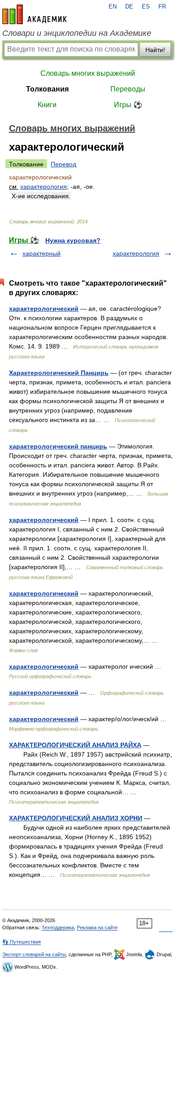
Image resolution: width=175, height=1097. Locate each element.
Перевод (63, 164)
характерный (41, 253)
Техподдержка (58, 927)
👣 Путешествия (21, 942)
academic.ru (34, 14)
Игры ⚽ (128, 105)
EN (113, 7)
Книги (47, 105)
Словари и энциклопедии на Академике (76, 33)
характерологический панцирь (58, 446)
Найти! (155, 49)
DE (129, 7)
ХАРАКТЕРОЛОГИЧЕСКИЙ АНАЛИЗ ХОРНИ (75, 818)
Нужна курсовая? (73, 240)
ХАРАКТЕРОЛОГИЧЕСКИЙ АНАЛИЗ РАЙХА (75, 745)
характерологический (44, 308)
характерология (43, 186)
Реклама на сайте (97, 927)
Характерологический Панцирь (59, 372)
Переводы (127, 89)
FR (162, 7)
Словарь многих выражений (87, 73)
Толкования (47, 89)
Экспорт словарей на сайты (34, 954)
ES (146, 7)
